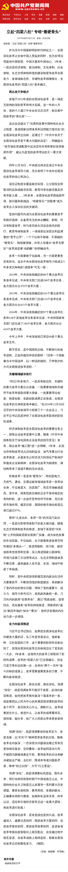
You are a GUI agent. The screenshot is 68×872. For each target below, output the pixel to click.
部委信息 (6, 19)
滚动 (55, 19)
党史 (40, 19)
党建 (40, 15)
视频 (62, 15)
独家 (55, 15)
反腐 (26, 19)
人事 (26, 15)
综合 (62, 19)
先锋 (47, 19)
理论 (33, 15)
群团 (47, 15)
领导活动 (17, 19)
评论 (33, 19)
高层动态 (6, 15)
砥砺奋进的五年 (12, 863)
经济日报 (46, 38)
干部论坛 (17, 15)
